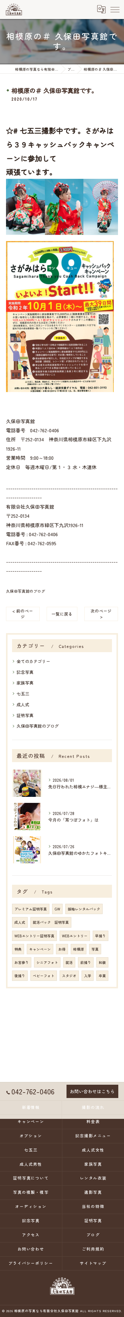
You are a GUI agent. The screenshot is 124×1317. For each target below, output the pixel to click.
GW (57, 908)
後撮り (19, 975)
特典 (18, 949)
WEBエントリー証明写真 (34, 935)
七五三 (23, 694)
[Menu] (115, 9)
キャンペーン (40, 949)
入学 (87, 975)
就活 (69, 962)
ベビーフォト (43, 975)
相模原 (78, 949)
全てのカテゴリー (33, 661)
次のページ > (101, 614)
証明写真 (25, 715)
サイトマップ (93, 1263)
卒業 (102, 975)
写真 (95, 949)
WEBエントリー (75, 935)
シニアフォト (47, 962)
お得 (62, 949)
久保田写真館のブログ (25, 591)
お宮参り (21, 962)
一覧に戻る (62, 614)
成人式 (23, 704)
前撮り (85, 962)
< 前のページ (22, 614)
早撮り (100, 935)
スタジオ (69, 975)
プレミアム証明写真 (30, 908)
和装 (102, 962)
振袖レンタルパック (84, 908)
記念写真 (25, 672)
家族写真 (25, 683)
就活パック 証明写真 (51, 922)
